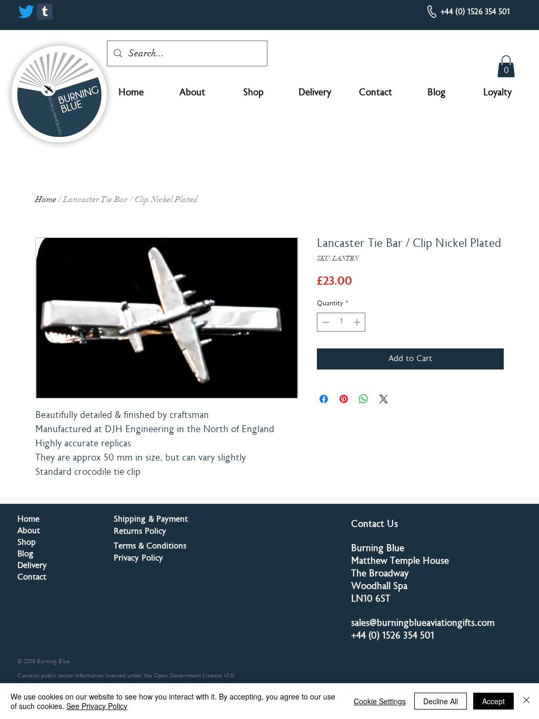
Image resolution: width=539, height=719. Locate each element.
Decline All (440, 701)
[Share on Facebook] (323, 399)
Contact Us (374, 525)
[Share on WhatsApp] (363, 399)
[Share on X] (383, 399)
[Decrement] (324, 322)
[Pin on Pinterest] (343, 399)
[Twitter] (26, 11)
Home (45, 199)
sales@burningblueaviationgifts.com (423, 623)
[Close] (526, 701)
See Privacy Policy (96, 706)
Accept (493, 701)
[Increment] (358, 322)
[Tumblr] (45, 11)
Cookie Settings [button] (380, 701)
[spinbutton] (341, 322)
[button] (506, 66)
